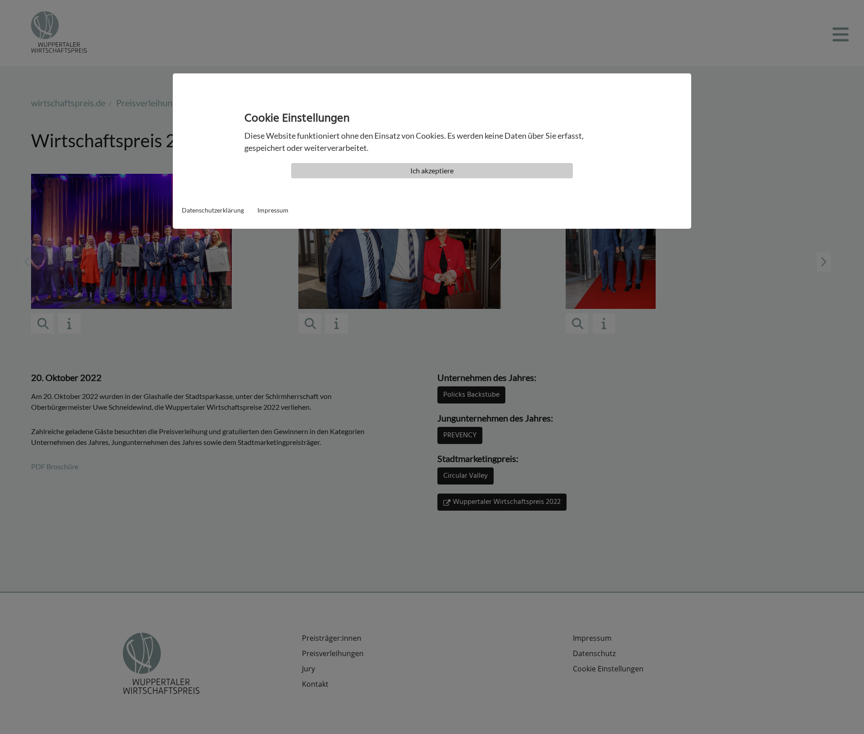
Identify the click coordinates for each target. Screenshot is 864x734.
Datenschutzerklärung (213, 210)
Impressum (272, 210)
